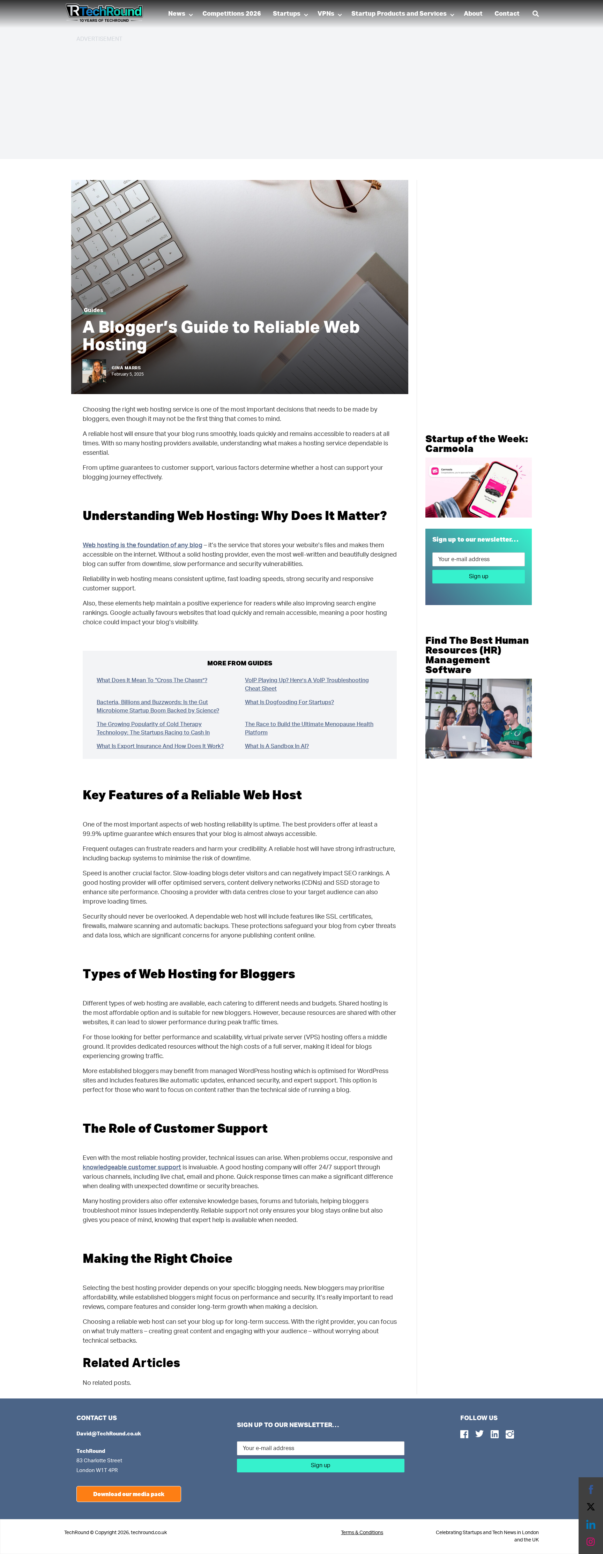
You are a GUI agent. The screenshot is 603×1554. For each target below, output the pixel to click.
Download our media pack (128, 1494)
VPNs (326, 14)
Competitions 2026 (231, 14)
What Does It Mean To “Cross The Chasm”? (152, 680)
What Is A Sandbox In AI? (277, 746)
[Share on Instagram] (591, 1542)
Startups (286, 14)
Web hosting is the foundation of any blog (142, 545)
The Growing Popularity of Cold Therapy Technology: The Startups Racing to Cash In (153, 728)
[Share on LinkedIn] (591, 1524)
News (176, 14)
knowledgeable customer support (132, 1167)
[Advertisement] (285, 97)
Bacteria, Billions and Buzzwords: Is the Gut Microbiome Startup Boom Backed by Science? (158, 707)
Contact (507, 14)
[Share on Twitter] (591, 1507)
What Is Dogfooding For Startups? (289, 702)
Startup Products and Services (399, 14)
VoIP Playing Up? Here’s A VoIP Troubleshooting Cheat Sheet (307, 685)
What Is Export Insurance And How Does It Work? (160, 746)
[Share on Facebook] (591, 1489)
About (473, 14)
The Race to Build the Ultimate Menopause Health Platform (309, 728)
